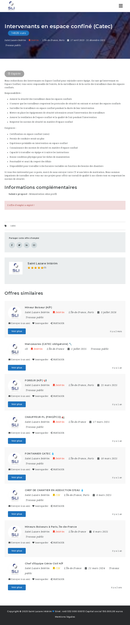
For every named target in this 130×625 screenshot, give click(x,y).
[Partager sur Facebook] (12, 245)
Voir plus (17, 331)
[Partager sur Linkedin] (27, 245)
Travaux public (13, 45)
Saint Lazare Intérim (43, 263)
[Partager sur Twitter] (19, 245)
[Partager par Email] (34, 245)
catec (13, 226)
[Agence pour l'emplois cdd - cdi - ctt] (11, 6)
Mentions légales (65, 617)
